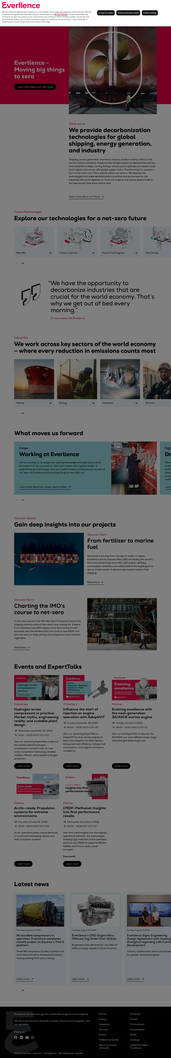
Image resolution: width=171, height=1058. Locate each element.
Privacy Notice (60, 14)
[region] (85, 13)
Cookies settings (149, 13)
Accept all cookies (106, 13)
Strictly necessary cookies (128, 13)
